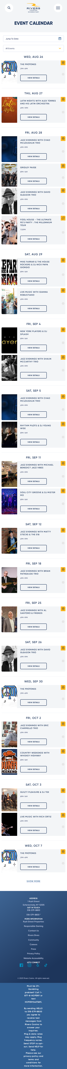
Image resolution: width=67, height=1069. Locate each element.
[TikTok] (46, 966)
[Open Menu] (58, 8)
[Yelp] (38, 966)
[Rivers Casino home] (33, 8)
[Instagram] (29, 966)
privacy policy (31, 1056)
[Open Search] (9, 8)
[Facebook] (21, 966)
